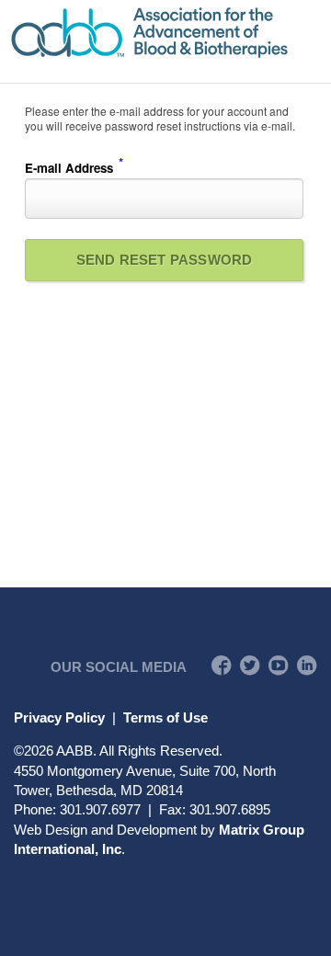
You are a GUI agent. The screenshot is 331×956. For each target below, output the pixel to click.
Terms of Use (165, 717)
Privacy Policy (59, 717)
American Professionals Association (165, 33)
